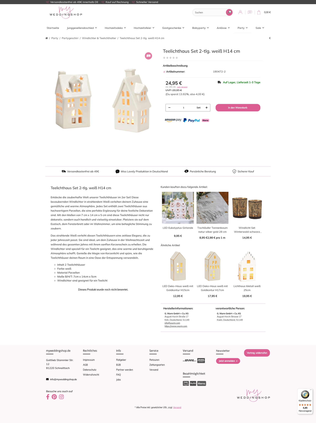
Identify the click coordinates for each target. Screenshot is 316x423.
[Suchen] (229, 12)
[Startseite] (46, 38)
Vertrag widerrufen (257, 352)
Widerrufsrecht (91, 374)
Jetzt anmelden (227, 360)
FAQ (118, 374)
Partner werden (124, 369)
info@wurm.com (172, 323)
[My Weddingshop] (66, 12)
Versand (153, 369)
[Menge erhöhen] (206, 107)
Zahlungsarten (157, 364)
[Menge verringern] (169, 107)
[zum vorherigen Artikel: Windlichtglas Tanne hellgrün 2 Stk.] (269, 38)
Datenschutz (89, 369)
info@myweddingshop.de (63, 379)
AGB (85, 364)
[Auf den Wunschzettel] (148, 55)
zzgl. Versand (182, 87)
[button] (240, 12)
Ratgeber (121, 359)
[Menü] (311, 391)
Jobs (118, 379)
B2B (118, 364)
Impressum (89, 359)
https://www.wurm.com (176, 326)
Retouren (154, 359)
